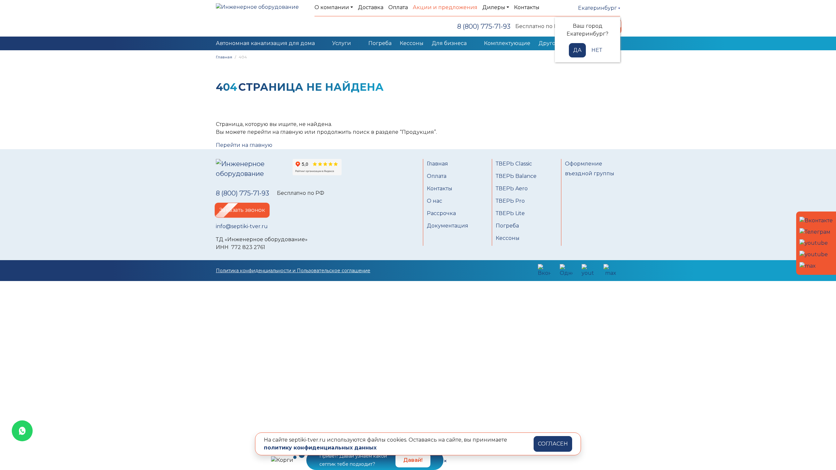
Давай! (413, 460)
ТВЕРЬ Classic (514, 164)
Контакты (526, 7)
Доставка (370, 7)
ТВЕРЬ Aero (512, 188)
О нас (434, 201)
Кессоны (412, 43)
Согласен (553, 444)
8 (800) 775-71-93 (483, 26)
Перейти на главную (244, 145)
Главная (224, 57)
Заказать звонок (242, 210)
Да (577, 50)
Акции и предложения (445, 7)
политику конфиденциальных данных (320, 448)
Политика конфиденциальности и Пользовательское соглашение (293, 271)
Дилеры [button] (493, 7)
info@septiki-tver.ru (242, 226)
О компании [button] (331, 7)
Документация (447, 226)
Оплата (398, 7)
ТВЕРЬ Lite (510, 213)
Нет (596, 50)
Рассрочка (441, 213)
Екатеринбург (598, 8)
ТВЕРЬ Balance (516, 176)
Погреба (380, 43)
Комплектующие (507, 43)
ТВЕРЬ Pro (510, 201)
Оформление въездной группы (589, 169)
